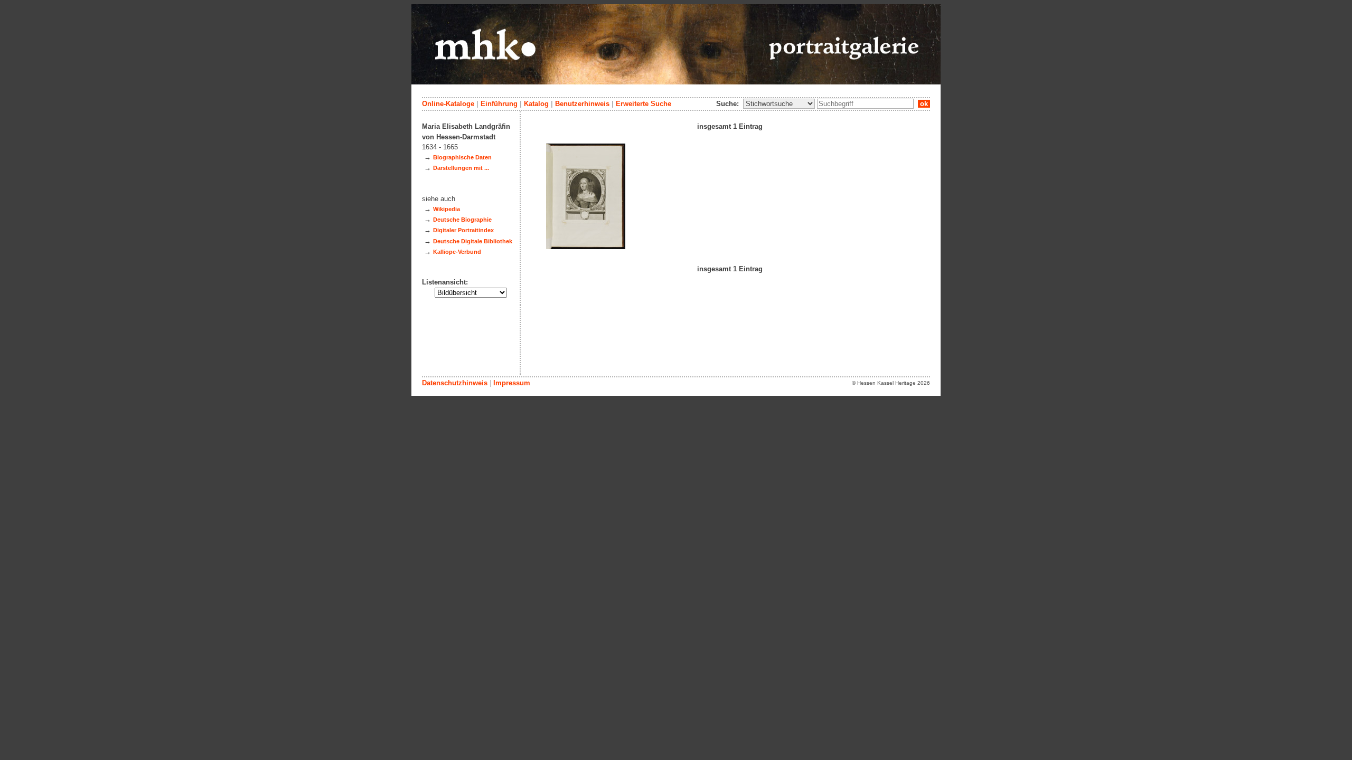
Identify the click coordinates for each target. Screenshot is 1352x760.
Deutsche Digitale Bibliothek (472, 241)
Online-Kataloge (448, 104)
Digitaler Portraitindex (463, 230)
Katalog (536, 104)
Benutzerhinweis (582, 104)
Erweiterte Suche (643, 104)
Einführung (499, 104)
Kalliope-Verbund (457, 252)
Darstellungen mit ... (461, 168)
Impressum (511, 383)
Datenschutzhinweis (454, 383)
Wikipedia (446, 209)
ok (924, 104)
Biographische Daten (462, 157)
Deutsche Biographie (462, 219)
